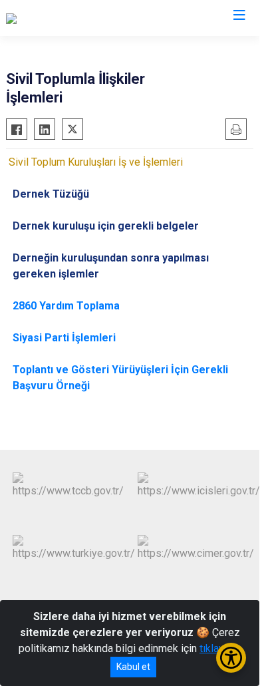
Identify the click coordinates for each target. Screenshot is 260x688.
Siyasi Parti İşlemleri (64, 337)
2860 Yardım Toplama (66, 305)
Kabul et (133, 666)
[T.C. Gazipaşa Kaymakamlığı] (70, 18)
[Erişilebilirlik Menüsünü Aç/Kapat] (231, 658)
